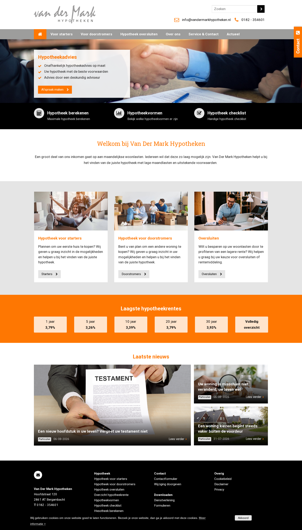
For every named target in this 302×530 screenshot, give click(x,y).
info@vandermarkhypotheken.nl (206, 20)
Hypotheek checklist (107, 505)
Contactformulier (165, 479)
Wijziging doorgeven (167, 484)
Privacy (219, 489)
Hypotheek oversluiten (109, 489)
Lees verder (176, 439)
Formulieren (162, 505)
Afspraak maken (52, 89)
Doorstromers (131, 274)
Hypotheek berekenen (108, 511)
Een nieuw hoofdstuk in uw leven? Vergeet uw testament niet (93, 431)
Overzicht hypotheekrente (111, 495)
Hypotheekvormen (106, 500)
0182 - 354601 (253, 20)
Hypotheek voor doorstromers (145, 238)
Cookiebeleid (223, 479)
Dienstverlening (164, 500)
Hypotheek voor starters (60, 238)
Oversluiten (208, 238)
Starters (46, 274)
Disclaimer (221, 484)
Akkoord (243, 518)
